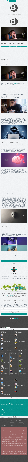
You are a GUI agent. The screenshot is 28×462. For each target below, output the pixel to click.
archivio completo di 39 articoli (22, 354)
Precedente (14, 258)
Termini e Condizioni (4, 425)
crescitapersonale (15, 14)
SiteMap (12, 425)
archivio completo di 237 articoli (4, 333)
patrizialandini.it (14, 274)
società (20, 14)
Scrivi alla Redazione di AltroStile (10, 417)
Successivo (14, 263)
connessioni (19, 255)
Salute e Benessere (3, 332)
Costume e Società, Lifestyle (18, 332)
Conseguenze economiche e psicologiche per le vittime (10, 54)
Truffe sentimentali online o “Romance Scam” (9, 52)
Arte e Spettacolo (3, 377)
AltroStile (22, 457)
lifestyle (18, 14)
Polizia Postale (16, 83)
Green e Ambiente (21, 353)
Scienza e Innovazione (17, 377)
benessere (12, 14)
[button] (26, 1)
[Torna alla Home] (5, 1)
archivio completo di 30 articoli (4, 354)
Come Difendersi (4, 56)
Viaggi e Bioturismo (3, 353)
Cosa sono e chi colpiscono (6, 53)
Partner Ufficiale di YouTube (9, 295)
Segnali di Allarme (5, 55)
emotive (22, 255)
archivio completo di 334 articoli (18, 333)
